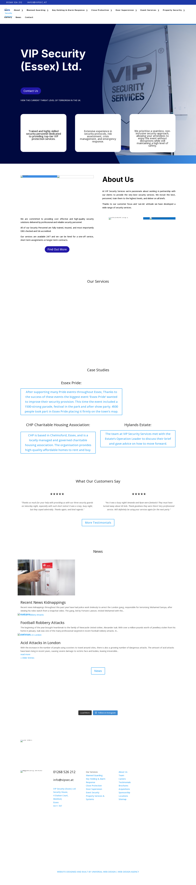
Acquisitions (124, 789)
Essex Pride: (71, 382)
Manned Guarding (36, 10)
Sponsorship (124, 792)
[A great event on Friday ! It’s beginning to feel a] (78, 692)
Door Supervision (125, 10)
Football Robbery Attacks (42, 622)
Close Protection (100, 10)
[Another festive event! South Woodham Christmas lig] (117, 696)
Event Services (148, 10)
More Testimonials (98, 522)
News (18, 18)
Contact (29, 18)
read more (25, 654)
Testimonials (125, 782)
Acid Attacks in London (41, 642)
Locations (123, 796)
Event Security (92, 792)
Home (7, 10)
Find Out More (57, 249)
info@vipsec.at (63, 780)
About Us (123, 772)
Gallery (8, 18)
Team (121, 775)
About (17, 10)
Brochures (123, 785)
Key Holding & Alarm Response (68, 10)
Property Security (172, 10)
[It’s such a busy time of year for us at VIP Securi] (39, 696)
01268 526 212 (14, 2)
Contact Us (31, 91)
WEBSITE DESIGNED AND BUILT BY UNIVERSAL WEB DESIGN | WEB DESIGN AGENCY (98, 871)
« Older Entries (27, 657)
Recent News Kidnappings (43, 602)
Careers (122, 778)
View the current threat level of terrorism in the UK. (51, 100)
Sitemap (122, 799)
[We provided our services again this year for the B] (157, 694)
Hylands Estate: (138, 424)
